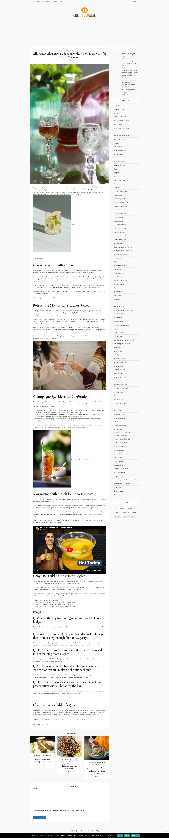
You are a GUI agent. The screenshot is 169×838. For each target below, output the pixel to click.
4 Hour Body (37, 755)
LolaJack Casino (119, 332)
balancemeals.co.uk (120, 150)
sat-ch (116, 422)
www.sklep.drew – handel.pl (123, 484)
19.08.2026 (117, 106)
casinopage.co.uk (119, 199)
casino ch (117, 188)
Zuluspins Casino (119, 495)
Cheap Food (130, 508)
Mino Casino (118, 351)
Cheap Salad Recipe (120, 225)
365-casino (117, 113)
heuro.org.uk (118, 318)
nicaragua (117, 381)
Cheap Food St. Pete (120, 214)
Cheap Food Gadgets (120, 206)
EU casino (117, 262)
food (132, 516)
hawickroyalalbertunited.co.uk (124, 310)
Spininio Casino (119, 446)
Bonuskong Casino (120, 180)
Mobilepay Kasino (120, 355)
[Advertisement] (84, 31)
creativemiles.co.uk (120, 236)
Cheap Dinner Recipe (46, 755)
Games (116, 288)
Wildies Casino (118, 476)
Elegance (76, 719)
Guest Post (117, 303)
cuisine (134, 512)
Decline (127, 835)
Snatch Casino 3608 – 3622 (122, 443)
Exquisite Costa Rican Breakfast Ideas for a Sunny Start (69, 766)
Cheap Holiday (118, 217)
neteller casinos (119, 366)
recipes (117, 524)
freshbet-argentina (120, 277)
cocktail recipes (60, 719)
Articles (116, 143)
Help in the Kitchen (120, 314)
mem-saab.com (119, 347)
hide (41, 258)
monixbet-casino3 (120, 362)
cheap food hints (58, 1)
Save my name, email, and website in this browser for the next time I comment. (60, 810)
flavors (125, 516)
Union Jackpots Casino (121, 469)
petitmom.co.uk (119, 392)
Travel (123, 524)
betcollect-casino (119, 162)
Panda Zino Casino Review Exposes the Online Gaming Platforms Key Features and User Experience (130, 73)
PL (114, 396)
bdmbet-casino (119, 158)
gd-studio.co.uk (119, 292)
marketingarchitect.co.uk (122, 344)
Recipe (134, 520)
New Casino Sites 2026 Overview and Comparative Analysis (129, 91)
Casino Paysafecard (120, 191)
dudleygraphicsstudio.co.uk (123, 251)
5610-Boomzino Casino (121, 128)
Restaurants (46, 1)
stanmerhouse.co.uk (120, 454)
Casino (116, 184)
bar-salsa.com (118, 154)
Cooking (117, 512)
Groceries (117, 299)
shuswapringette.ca (120, 425)
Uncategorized (118, 461)
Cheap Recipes (34, 1)
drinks (69, 719)
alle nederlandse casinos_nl (123, 135)
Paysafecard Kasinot (120, 385)
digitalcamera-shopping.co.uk (123, 247)
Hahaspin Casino (119, 306)
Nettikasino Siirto (119, 370)
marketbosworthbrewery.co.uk (124, 340)
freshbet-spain (119, 284)
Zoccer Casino (118, 491)
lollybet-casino (118, 336)
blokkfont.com (118, 176)
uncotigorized (118, 465)
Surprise (44, 410)
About (73, 830)
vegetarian (132, 524)
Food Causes (118, 269)
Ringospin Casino (119, 414)
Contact (81, 830)
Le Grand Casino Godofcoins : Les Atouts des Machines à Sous (130, 63)
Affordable (37, 719)
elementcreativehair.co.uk (122, 254)
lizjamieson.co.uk (119, 329)
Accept (120, 835)
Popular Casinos (119, 403)
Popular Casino (119, 399)
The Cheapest (118, 458)
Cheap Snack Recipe (120, 228)
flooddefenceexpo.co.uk (121, 266)
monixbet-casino (119, 359)
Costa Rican (126, 512)
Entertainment (118, 258)
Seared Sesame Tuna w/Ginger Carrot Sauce (42, 761)
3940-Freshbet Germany (122, 121)
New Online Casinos (120, 377)
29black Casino (119, 109)
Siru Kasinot (118, 429)
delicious (117, 516)
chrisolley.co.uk (119, 232)
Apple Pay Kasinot (120, 139)
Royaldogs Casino (120, 418)
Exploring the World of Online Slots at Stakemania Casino (129, 54)
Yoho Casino (118, 487)
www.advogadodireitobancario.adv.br (126, 480)
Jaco (128, 520)
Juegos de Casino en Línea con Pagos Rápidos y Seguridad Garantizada (129, 82)
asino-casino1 (118, 147)
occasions (85, 719)
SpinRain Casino (119, 450)
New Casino (118, 373)
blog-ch (116, 173)
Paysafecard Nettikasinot (122, 388)
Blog (115, 169)
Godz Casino (118, 295)
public (116, 407)
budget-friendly (48, 719)
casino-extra (118, 195)
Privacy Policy (93, 830)
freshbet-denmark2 (120, 281)
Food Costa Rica (73, 759)
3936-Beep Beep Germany (122, 117)
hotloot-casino (118, 321)
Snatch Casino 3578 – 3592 (122, 439)
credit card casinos (120, 240)
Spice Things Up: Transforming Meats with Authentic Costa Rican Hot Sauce (96, 770)
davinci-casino (118, 243)
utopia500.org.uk (119, 472)
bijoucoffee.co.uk (119, 165)
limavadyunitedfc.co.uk (121, 325)
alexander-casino (119, 132)
